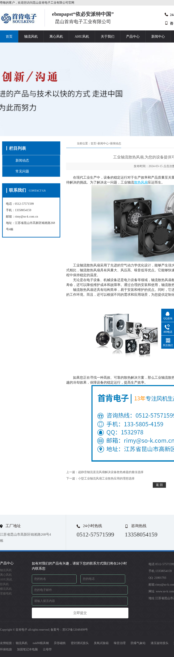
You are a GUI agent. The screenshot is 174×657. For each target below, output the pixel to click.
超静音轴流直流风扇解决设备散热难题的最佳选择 (110, 472)
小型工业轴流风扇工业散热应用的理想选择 (106, 478)
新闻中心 (158, 36)
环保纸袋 (6, 649)
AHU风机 (82, 36)
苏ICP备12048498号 (75, 629)
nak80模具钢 (41, 643)
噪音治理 (120, 643)
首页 (9, 36)
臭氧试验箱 (101, 643)
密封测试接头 (80, 643)
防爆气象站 (138, 643)
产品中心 (133, 36)
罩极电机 (6, 593)
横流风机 (6, 588)
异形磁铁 (60, 643)
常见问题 (22, 171)
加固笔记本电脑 (27, 649)
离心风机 (56, 36)
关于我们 (107, 36)
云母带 (47, 649)
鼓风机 (4, 584)
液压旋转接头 (159, 643)
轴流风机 (31, 36)
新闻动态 (22, 160)
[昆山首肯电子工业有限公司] (19, 23)
